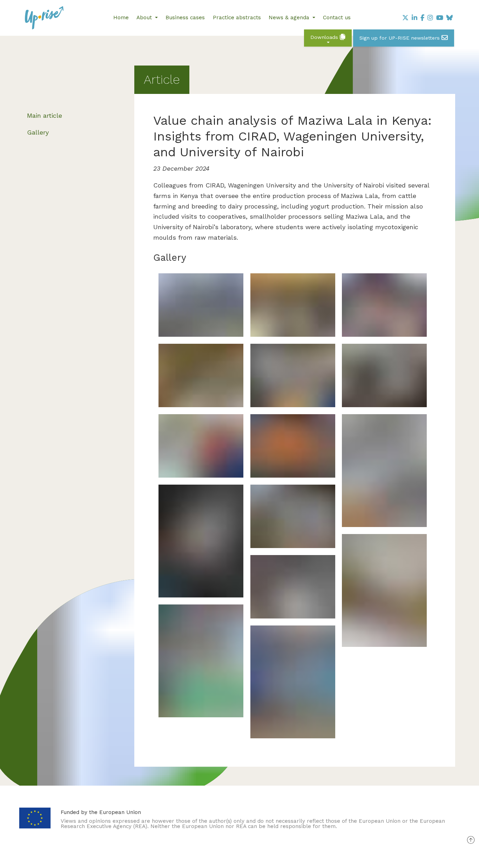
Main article (44, 115)
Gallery (38, 132)
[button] (328, 38)
